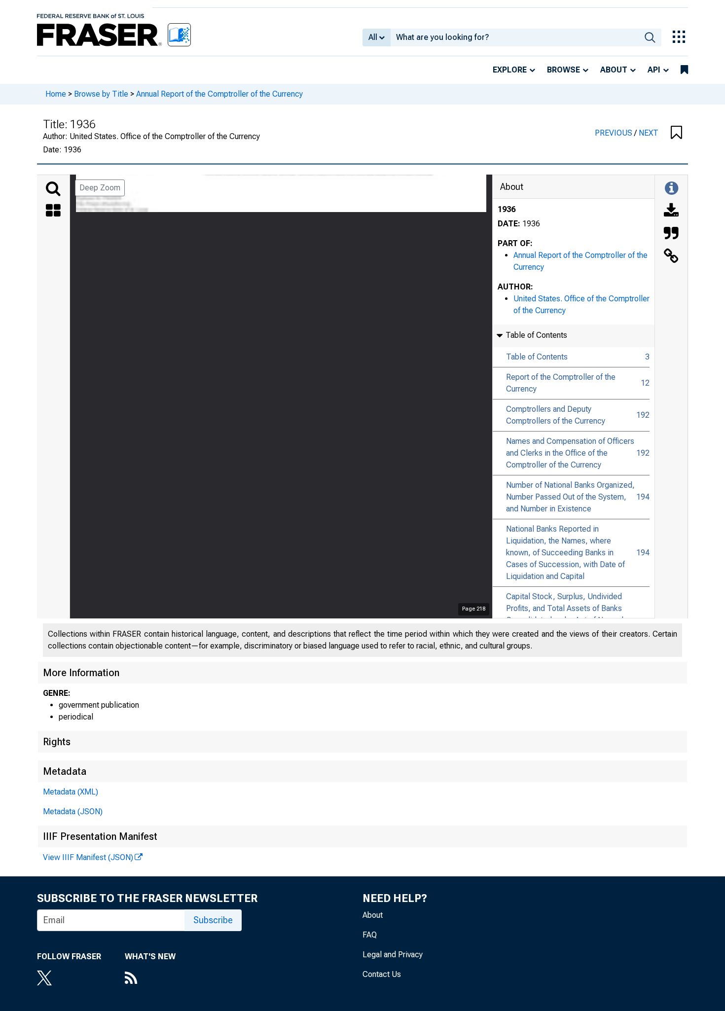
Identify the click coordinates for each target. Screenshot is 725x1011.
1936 (506, 209)
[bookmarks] (684, 70)
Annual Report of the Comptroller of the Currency (219, 94)
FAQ (369, 934)
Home (55, 94)
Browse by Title (101, 94)
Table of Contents (537, 356)
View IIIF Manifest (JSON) (88, 857)
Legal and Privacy (392, 954)
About (613, 69)
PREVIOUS (614, 133)
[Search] (53, 189)
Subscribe (213, 920)
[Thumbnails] (53, 211)
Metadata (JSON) (73, 811)
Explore (510, 69)
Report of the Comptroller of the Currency (561, 383)
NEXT (648, 133)
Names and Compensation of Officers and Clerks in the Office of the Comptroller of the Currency (570, 452)
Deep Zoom (99, 187)
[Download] (671, 211)
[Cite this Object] (671, 234)
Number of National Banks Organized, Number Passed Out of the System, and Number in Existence (570, 496)
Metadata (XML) (70, 791)
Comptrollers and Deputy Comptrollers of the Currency (555, 415)
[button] (676, 133)
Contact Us (381, 974)
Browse (563, 69)
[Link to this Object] (671, 257)
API (654, 69)
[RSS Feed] (150, 979)
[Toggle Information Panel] (671, 189)
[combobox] (514, 37)
